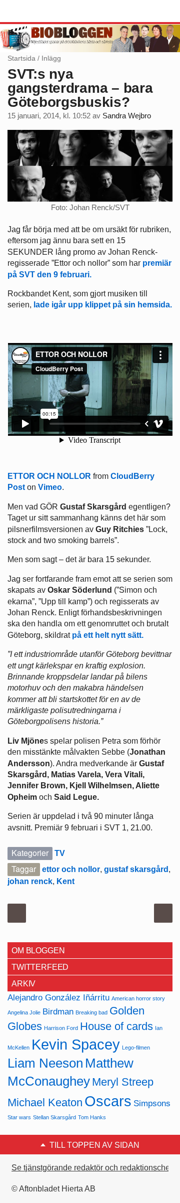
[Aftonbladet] (45, 11)
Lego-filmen (136, 1048)
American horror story (138, 998)
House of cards (116, 1026)
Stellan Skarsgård (54, 1117)
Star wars (19, 1117)
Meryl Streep (123, 1082)
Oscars (108, 1101)
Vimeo (50, 487)
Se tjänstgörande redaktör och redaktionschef (92, 1167)
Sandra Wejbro (126, 116)
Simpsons (152, 1103)
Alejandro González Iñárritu (59, 997)
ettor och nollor (71, 869)
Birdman (58, 1011)
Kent (65, 881)
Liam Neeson (45, 1063)
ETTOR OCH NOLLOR (49, 476)
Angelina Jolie (24, 1012)
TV (59, 853)
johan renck (30, 881)
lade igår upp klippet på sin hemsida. (103, 304)
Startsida (22, 58)
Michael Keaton (45, 1102)
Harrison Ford (61, 1028)
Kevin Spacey (76, 1044)
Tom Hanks (92, 1117)
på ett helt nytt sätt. (108, 635)
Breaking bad (92, 1012)
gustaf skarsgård (136, 869)
